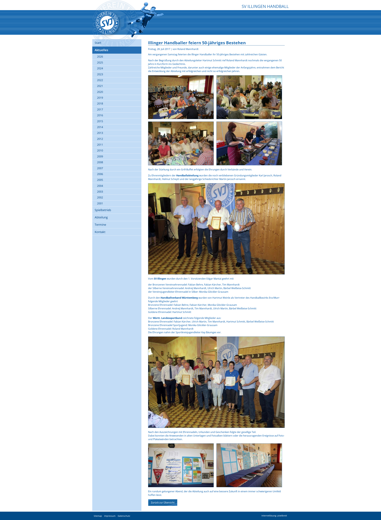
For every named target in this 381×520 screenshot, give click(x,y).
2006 (100, 174)
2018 (100, 103)
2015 (100, 121)
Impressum (109, 516)
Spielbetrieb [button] (103, 210)
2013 (100, 133)
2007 (100, 168)
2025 (100, 62)
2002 (100, 197)
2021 (100, 86)
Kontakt (100, 232)
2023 (100, 74)
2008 (100, 162)
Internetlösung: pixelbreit (274, 516)
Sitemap (98, 516)
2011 (100, 144)
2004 (100, 186)
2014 (100, 127)
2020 (100, 92)
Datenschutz (124, 516)
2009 (100, 156)
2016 (100, 115)
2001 (100, 203)
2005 (100, 180)
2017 (100, 109)
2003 (100, 191)
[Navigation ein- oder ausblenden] (190, 13)
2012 (100, 139)
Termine (100, 225)
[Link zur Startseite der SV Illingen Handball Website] (107, 23)
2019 (100, 97)
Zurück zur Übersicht (163, 502)
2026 (100, 56)
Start (98, 43)
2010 (100, 150)
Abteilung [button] (101, 217)
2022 (100, 80)
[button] (377, 510)
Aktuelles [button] (101, 50)
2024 (100, 68)
